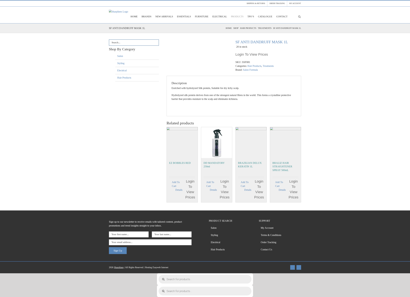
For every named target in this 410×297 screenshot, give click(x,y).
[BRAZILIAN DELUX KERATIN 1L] (251, 142)
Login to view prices (251, 54)
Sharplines (118, 267)
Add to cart (176, 184)
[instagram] (298, 267)
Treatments (268, 66)
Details (178, 189)
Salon (120, 56)
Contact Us (266, 249)
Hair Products (254, 66)
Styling (120, 63)
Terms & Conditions (271, 235)
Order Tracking (268, 242)
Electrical (122, 70)
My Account (267, 227)
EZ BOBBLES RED (180, 163)
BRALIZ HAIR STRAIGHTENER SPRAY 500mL (282, 167)
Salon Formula (250, 69)
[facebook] (292, 267)
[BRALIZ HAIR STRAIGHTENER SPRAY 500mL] (285, 142)
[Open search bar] (299, 16)
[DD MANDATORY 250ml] (216, 142)
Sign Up (118, 250)
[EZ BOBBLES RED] (182, 142)
